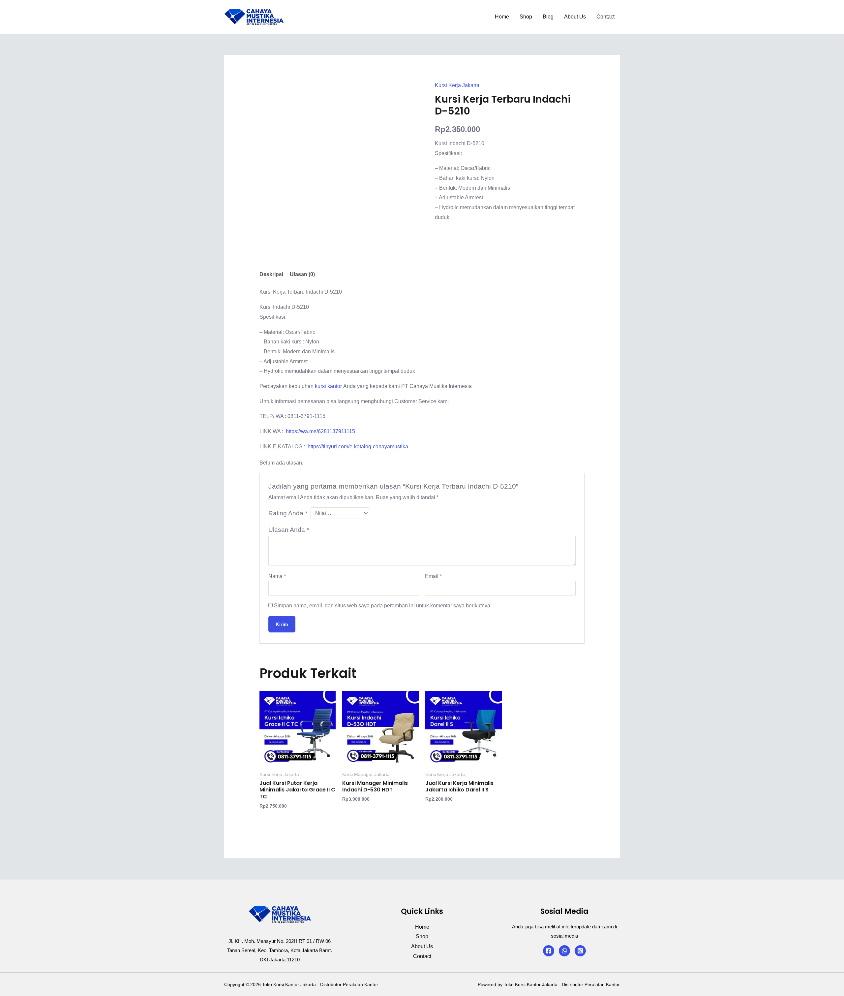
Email (433, 576)
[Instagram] (580, 950)
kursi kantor (329, 386)
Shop (526, 16)
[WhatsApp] (564, 950)
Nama (277, 576)
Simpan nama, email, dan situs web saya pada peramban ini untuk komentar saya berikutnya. (383, 605)
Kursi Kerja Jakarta (457, 85)
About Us (575, 16)
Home (502, 16)
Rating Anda (287, 513)
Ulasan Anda (288, 529)
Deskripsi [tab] (271, 274)
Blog (548, 16)
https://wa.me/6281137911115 (320, 431)
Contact (605, 16)
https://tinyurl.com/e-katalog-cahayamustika (358, 446)
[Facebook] (548, 950)
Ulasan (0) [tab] (302, 274)
